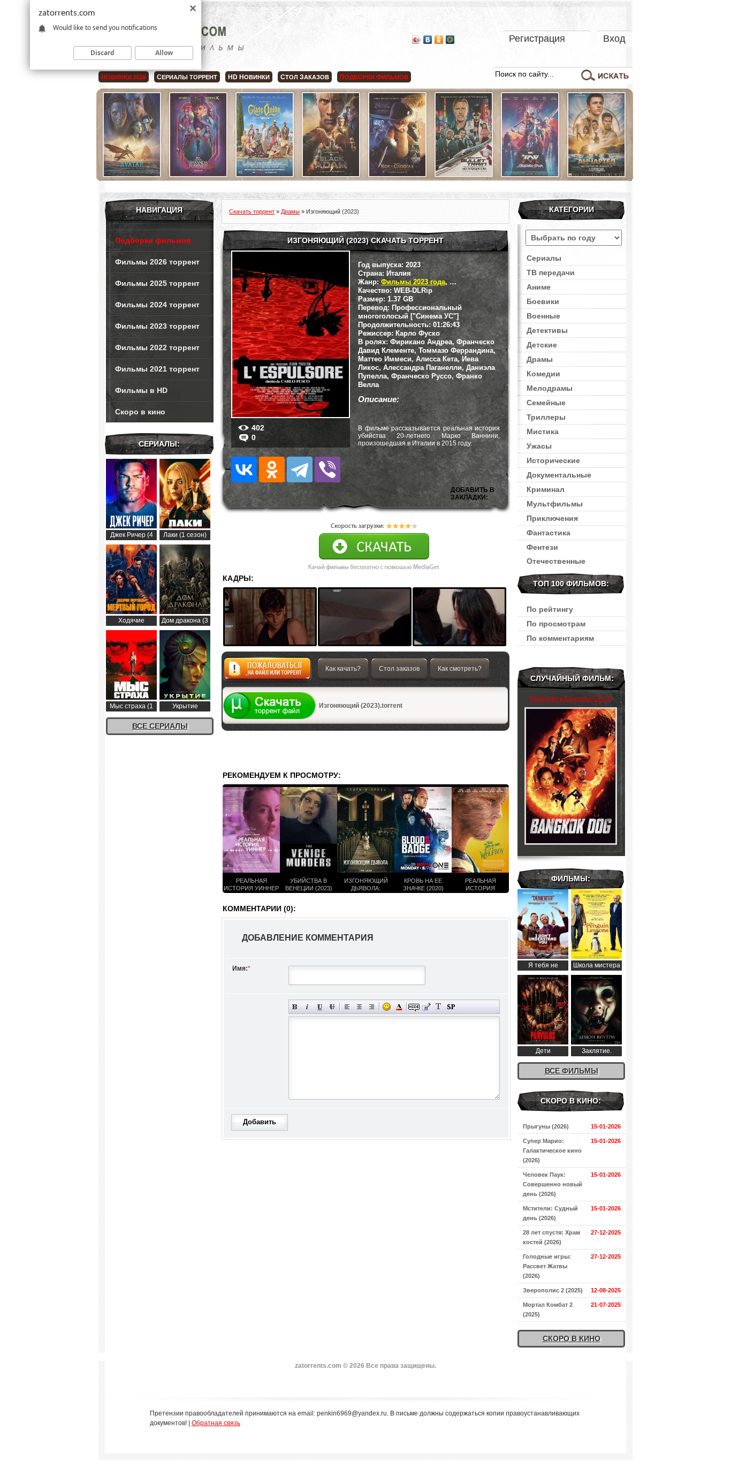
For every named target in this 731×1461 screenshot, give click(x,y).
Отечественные (556, 561)
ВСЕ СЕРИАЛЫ (160, 726)
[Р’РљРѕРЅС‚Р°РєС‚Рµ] (244, 469)
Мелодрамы (550, 388)
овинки (249, 77)
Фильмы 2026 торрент (157, 262)
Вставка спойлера (451, 1006)
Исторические (553, 460)
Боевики (543, 301)
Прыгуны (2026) (546, 1126)
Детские (542, 344)
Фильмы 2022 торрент (157, 347)
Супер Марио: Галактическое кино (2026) (552, 1150)
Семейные (546, 402)
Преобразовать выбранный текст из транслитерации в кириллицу (438, 1006)
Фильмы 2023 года (413, 282)
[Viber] (327, 469)
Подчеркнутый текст (320, 1006)
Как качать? (343, 668)
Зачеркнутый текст (332, 1006)
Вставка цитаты (426, 1006)
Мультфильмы (555, 503)
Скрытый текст (414, 1006)
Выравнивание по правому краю (372, 1006)
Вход (614, 38)
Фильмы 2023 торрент (157, 326)
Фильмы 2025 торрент (157, 283)
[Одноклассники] (439, 40)
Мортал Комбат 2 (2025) (548, 1309)
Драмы (540, 359)
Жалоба (267, 671)
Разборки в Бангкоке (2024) (570, 698)
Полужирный (295, 1006)
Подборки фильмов (153, 240)
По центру (359, 1006)
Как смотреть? (460, 668)
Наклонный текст (307, 1006)
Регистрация (537, 38)
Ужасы (539, 446)
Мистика (543, 431)
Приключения (552, 518)
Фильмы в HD (141, 390)
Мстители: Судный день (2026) (550, 1213)
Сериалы (544, 258)
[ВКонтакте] (427, 40)
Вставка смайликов (386, 1006)
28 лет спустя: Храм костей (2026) (551, 1237)
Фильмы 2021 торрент (157, 369)
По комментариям (560, 638)
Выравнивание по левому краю (347, 1006)
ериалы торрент (187, 77)
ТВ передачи (551, 272)
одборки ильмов (374, 77)
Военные (543, 316)
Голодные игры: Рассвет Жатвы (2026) (547, 1266)
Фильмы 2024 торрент (157, 304)
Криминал (546, 489)
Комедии (543, 373)
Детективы (547, 330)
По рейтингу (550, 609)
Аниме (539, 287)
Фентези (542, 547)
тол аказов (304, 77)
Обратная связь (216, 1423)
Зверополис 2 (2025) (553, 1290)
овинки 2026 (123, 77)
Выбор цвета (399, 1006)
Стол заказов (399, 668)
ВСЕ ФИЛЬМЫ (571, 1070)
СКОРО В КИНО (571, 1338)
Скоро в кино (140, 411)
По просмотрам (556, 623)
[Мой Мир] (450, 40)
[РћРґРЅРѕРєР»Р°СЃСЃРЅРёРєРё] (272, 469)
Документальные (559, 475)
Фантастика (548, 532)
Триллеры (546, 417)
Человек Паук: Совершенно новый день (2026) (552, 1184)
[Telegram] (300, 469)
